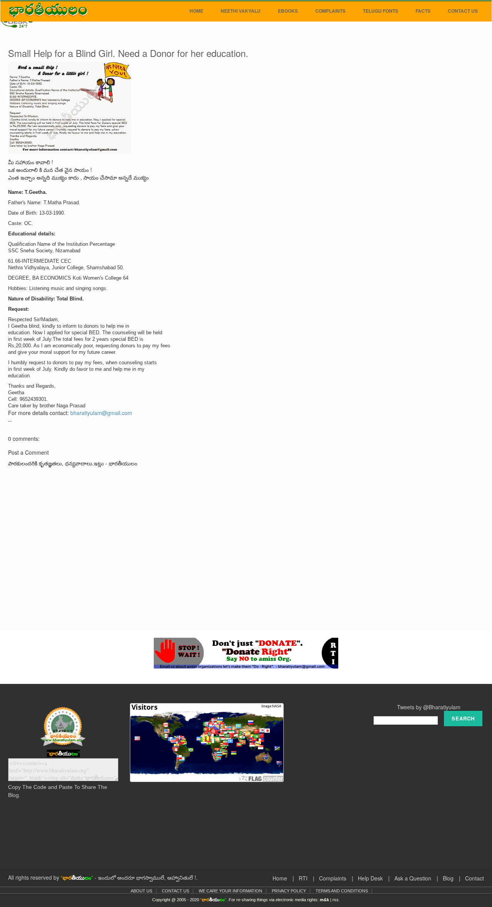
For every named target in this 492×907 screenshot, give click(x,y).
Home (196, 10)
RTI (303, 878)
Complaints (330, 10)
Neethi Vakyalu (241, 10)
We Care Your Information (230, 891)
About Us (141, 891)
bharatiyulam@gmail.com (101, 413)
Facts (423, 10)
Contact (474, 878)
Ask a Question (412, 878)
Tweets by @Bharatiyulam (428, 707)
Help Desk (370, 878)
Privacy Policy (289, 891)
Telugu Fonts (380, 10)
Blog (448, 878)
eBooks (288, 10)
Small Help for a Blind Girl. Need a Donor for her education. (128, 53)
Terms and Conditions (342, 891)
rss (335, 899)
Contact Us (463, 10)
